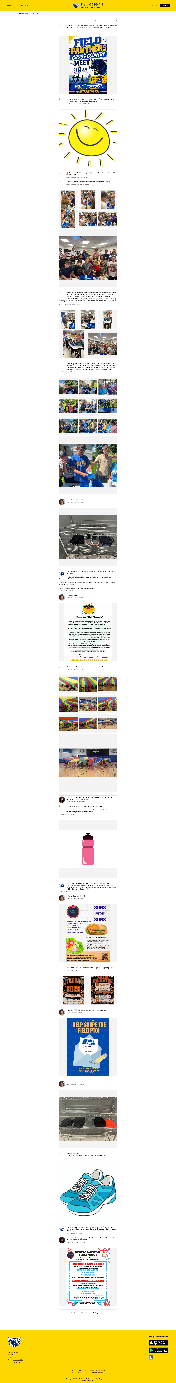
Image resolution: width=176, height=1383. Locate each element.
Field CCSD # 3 (23, 13)
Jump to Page (94, 1313)
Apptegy (92, 1380)
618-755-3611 (15, 1362)
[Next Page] (87, 1313)
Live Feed (35, 13)
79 (82, 1313)
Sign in (165, 5)
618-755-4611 (18, 1360)
